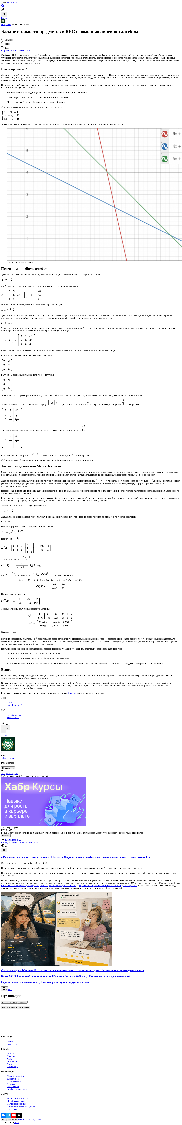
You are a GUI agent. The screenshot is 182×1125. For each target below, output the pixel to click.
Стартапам (12, 1109)
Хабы (9, 1059)
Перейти (5, 836)
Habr (16, 1122)
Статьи (10, 1053)
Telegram (5, 773)
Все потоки (11, 2)
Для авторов (13, 1079)
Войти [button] (4, 18)
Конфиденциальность (17, 1089)
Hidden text (9, 323)
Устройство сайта (15, 1076)
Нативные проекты (16, 1104)
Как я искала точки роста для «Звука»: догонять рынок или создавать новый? (38, 885)
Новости (11, 1056)
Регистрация (13, 1044)
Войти (10, 1041)
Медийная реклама (16, 1101)
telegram (72, 693)
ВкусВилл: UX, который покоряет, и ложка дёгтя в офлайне (108, 885)
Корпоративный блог (17, 1098)
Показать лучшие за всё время (15, 1007)
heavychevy (6, 24)
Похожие (22, 1002)
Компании (12, 1061)
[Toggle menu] (2, 3)
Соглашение (13, 1086)
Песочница (12, 1066)
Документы (12, 1084)
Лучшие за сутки (9, 1002)
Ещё (10, 989)
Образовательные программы (21, 1106)
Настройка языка (9, 1120)
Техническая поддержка (29, 1119)
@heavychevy (7, 758)
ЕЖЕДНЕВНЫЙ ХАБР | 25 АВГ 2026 (19, 842)
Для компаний (14, 1081)
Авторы (11, 1064)
